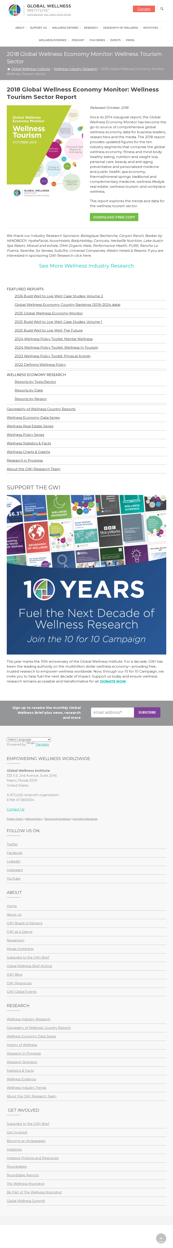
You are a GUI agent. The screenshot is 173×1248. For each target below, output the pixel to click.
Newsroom (15, 940)
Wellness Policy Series (25, 435)
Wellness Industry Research (28, 1019)
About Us (14, 915)
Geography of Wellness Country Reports (41, 409)
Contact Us (15, 809)
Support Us (38, 27)
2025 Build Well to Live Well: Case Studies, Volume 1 (58, 322)
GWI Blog (14, 975)
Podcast (78, 40)
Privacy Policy (15, 818)
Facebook (14, 853)
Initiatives (150, 27)
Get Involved (17, 1132)
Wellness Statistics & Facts (29, 443)
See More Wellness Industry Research (86, 266)
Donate (143, 9)
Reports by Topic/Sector (35, 382)
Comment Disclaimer (85, 818)
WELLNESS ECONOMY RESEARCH (36, 375)
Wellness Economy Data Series (33, 417)
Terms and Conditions (57, 818)
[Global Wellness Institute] (41, 10)
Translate (42, 744)
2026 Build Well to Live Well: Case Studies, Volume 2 (59, 296)
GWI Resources (19, 983)
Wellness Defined (65, 27)
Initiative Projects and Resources (33, 1158)
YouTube (13, 879)
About (20, 27)
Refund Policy (33, 818)
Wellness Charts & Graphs (28, 452)
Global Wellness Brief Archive (29, 966)
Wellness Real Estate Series (30, 426)
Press (130, 40)
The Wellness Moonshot (26, 1184)
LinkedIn (13, 861)
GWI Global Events (21, 992)
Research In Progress (24, 1053)
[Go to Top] (161, 1238)
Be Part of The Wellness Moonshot (34, 1192)
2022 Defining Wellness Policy (40, 364)
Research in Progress (25, 460)
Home (12, 906)
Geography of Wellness (120, 27)
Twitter (12, 844)
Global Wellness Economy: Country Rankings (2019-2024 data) (68, 304)
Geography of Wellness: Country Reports (39, 1028)
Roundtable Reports (23, 1175)
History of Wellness (22, 1045)
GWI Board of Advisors (24, 923)
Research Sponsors (22, 1062)
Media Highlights (20, 949)
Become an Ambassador (26, 1141)
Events (115, 40)
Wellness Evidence (52, 40)
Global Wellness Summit (26, 1201)
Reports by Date (29, 390)
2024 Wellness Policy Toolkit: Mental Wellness (54, 339)
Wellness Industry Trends (26, 1088)
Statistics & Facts (20, 1071)
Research (91, 27)
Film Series (97, 40)
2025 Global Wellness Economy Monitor (49, 313)
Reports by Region (31, 399)
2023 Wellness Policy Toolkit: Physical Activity (53, 356)
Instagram (15, 870)
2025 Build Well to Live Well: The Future (49, 330)
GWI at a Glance (19, 932)
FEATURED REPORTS (25, 289)
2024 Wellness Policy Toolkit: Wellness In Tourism (56, 347)
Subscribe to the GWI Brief (28, 957)
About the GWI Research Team (33, 469)
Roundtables (17, 1167)
